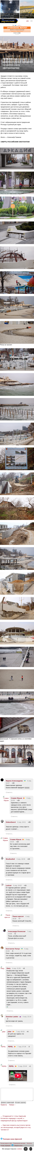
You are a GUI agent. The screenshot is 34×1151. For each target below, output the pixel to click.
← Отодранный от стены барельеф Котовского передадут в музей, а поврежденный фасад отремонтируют (14, 1118)
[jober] (3, 1032)
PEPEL (10, 1047)
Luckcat (8, 885)
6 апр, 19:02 (17, 885)
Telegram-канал (18, 1145)
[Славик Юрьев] (6, 800)
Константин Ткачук (13, 949)
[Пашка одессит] (5, 917)
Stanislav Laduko (12, 1016)
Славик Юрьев (16, 798)
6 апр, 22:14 (27, 1016)
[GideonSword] (2, 822)
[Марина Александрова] (2, 781)
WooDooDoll (10, 859)
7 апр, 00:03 (20, 1031)
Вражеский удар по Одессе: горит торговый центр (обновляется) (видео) (9, 15)
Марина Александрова (14, 781)
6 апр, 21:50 (16, 968)
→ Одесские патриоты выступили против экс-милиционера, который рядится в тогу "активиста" (16, 1127)
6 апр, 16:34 (21, 859)
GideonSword (11, 822)
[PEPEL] (3, 1047)
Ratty (8, 968)
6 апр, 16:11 (21, 822)
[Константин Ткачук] (2, 949)
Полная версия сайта (6, 1143)
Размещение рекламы (19, 1143)
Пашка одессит (18, 916)
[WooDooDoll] (2, 859)
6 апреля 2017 (10, 56)
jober (9, 1031)
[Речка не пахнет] (17, 343)
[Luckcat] (2, 885)
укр (27, 21)
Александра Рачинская (16, 931)
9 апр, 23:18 (22, 1066)
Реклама (17, 34)
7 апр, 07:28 (22, 1047)
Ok (26, 1149)
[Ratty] (2, 968)
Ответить (9, 792)
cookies (19, 1149)
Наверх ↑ (12, 1105)
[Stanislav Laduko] (2, 1017)
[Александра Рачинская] (4, 931)
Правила (4, 1105)
